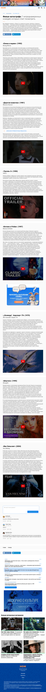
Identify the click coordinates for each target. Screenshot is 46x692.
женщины (7, 577)
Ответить (4, 529)
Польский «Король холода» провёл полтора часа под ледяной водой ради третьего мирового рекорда (22, 570)
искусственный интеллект (10, 582)
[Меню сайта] (44, 7)
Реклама (23, 673)
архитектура (7, 573)
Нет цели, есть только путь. (34, 634)
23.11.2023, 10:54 (8, 525)
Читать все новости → (11, 587)
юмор (10, 547)
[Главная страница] (3, 7)
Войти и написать (33, 511)
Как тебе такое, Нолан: (11, 633)
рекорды (6, 568)
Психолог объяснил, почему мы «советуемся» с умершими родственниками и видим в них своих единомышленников (23, 566)
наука (6, 559)
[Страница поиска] (41, 7)
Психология (7, 563)
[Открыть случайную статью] (39, 7)
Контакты (23, 675)
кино (4, 13)
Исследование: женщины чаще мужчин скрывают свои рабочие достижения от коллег (23, 580)
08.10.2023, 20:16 (8, 517)
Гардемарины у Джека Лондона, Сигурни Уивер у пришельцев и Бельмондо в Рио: (32, 657)
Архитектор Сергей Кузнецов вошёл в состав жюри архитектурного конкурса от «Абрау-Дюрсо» (23, 575)
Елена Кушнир (8, 13)
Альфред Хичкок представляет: (10, 656)
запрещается (38, 684)
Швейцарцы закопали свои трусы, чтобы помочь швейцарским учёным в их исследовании (22, 561)
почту (18, 686)
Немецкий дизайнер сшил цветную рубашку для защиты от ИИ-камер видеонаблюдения (19, 584)
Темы (23, 677)
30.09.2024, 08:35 (8, 533)
